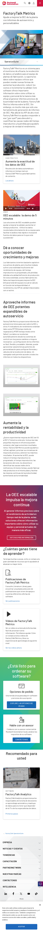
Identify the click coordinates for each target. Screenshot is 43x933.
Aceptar (21, 926)
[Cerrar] (40, 905)
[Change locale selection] (29, 3)
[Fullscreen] (37, 208)
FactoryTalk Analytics (11, 769)
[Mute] (33, 208)
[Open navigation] (40, 3)
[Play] (6, 208)
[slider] (19, 208)
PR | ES (22, 899)
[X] (21, 893)
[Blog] (36, 893)
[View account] (34, 3)
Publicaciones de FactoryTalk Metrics (18, 569)
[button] (21, 200)
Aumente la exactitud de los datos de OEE (20, 136)
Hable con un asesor (11, 716)
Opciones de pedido (11, 682)
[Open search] (25, 3)
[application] (21, 200)
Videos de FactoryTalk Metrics (15, 610)
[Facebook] (13, 893)
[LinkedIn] (6, 893)
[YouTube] (28, 893)
